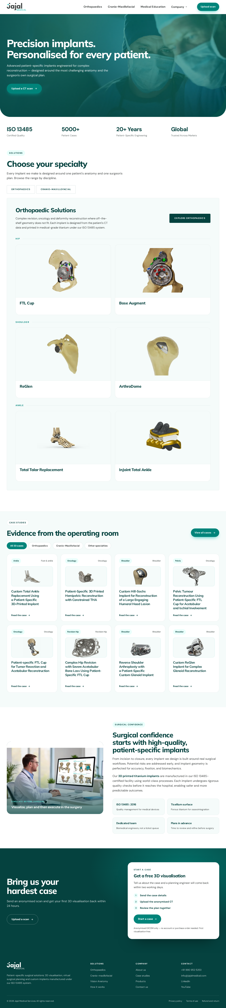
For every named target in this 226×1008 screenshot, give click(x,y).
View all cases (203, 532)
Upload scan (208, 6)
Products (141, 981)
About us (141, 969)
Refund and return (210, 1001)
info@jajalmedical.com (193, 975)
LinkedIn (185, 981)
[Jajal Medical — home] (16, 7)
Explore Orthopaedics (190, 218)
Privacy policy (175, 1001)
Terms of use (192, 1001)
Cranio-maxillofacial (101, 975)
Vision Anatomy (99, 981)
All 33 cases (16, 545)
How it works (97, 986)
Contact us (142, 986)
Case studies (143, 975)
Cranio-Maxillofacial (121, 6)
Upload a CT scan (22, 88)
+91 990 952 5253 (191, 969)
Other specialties (98, 545)
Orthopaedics (93, 6)
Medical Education (153, 6)
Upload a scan (20, 919)
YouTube (185, 986)
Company (177, 7)
